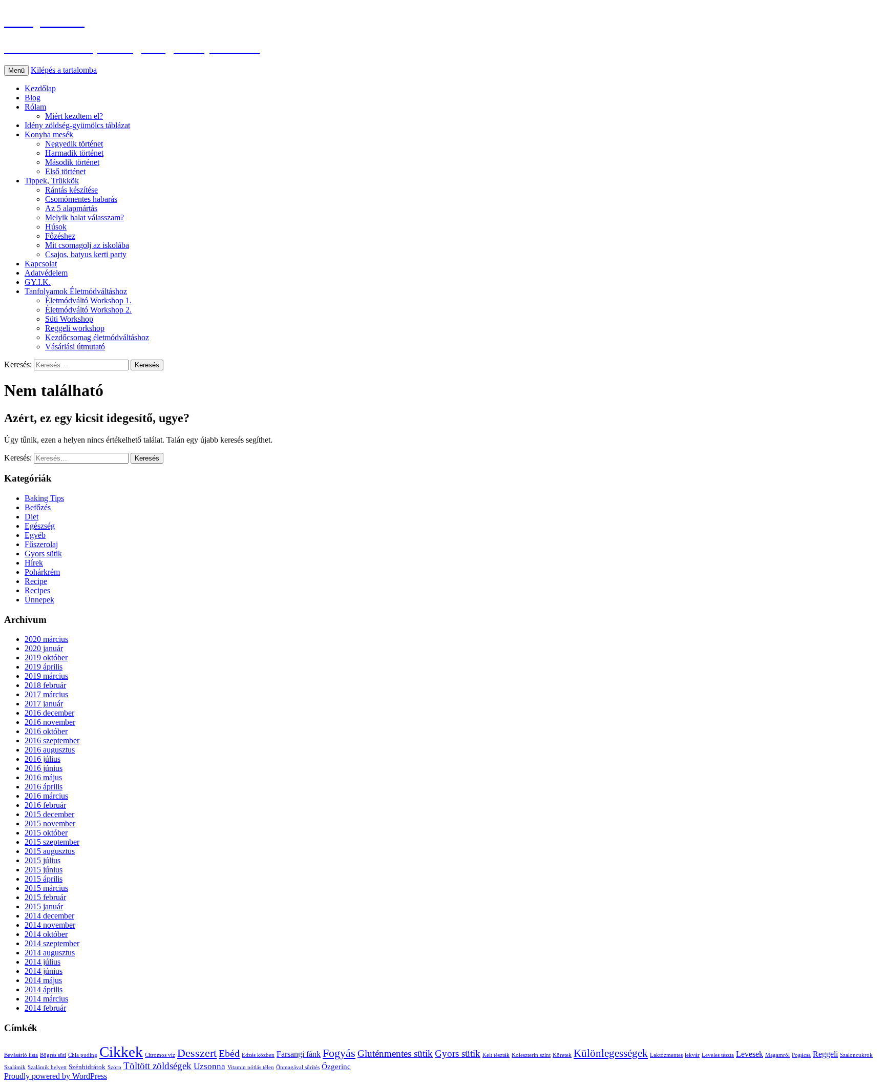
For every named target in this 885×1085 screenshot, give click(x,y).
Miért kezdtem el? (74, 116)
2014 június (43, 971)
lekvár (692, 1055)
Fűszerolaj (41, 544)
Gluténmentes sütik (395, 1053)
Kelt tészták (496, 1055)
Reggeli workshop (74, 328)
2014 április (43, 989)
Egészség (40, 525)
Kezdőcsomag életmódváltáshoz (97, 337)
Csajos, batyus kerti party (86, 254)
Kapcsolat (41, 263)
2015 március (46, 888)
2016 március (46, 795)
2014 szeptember (52, 943)
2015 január (44, 906)
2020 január (44, 648)
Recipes (37, 590)
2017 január (44, 703)
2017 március (46, 694)
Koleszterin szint (531, 1055)
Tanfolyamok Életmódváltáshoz (76, 291)
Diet (31, 516)
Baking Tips (44, 498)
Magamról (777, 1055)
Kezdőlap (40, 88)
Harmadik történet (74, 153)
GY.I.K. (38, 282)
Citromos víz (160, 1055)
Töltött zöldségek (157, 1065)
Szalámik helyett (47, 1067)
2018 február (45, 685)
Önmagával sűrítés (298, 1067)
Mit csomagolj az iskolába (87, 245)
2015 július (42, 860)
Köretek (562, 1055)
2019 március (46, 676)
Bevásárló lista (21, 1055)
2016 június (43, 768)
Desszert (197, 1053)
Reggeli (825, 1054)
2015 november (50, 823)
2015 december (49, 814)
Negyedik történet (74, 143)
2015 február (45, 897)
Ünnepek (39, 599)
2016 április (43, 786)
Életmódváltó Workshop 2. (88, 309)
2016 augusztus (50, 749)
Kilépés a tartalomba (64, 70)
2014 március (46, 998)
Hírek (34, 562)
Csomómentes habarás (81, 199)
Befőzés (38, 507)
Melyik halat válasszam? (84, 217)
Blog (32, 97)
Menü (16, 70)
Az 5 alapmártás (71, 208)
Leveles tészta (718, 1055)
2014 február (45, 1008)
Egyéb (35, 535)
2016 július (42, 759)
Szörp (114, 1067)
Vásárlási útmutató (75, 346)
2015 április (43, 878)
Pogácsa (801, 1055)
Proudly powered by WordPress (55, 1076)
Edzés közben (258, 1055)
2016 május (43, 777)
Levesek (749, 1054)
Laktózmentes (666, 1055)
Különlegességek (611, 1053)
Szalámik (15, 1067)
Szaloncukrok (856, 1055)
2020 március (46, 639)
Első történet (65, 171)
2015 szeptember (52, 842)
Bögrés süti (53, 1055)
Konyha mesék (49, 134)
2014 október (46, 934)
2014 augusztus (50, 952)
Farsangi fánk (299, 1054)
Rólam (35, 106)
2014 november (50, 925)
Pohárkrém (42, 572)
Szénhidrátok (87, 1067)
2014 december (49, 915)
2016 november (50, 722)
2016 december (49, 712)
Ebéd (229, 1053)
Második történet (72, 162)
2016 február (45, 805)
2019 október (46, 657)
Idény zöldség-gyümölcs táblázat (77, 125)
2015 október (46, 832)
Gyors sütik (43, 553)
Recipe (36, 581)
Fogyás (339, 1053)
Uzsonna (209, 1066)
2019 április (43, 666)
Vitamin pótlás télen (250, 1067)
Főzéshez (60, 236)
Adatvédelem (46, 272)
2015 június (43, 869)
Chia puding (82, 1055)
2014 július (42, 961)
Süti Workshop (69, 319)
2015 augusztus (50, 851)
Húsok (56, 226)
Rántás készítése (71, 189)
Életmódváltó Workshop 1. (88, 300)
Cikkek (121, 1052)
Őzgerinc (336, 1066)
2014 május (43, 980)
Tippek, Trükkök (52, 180)
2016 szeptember (52, 740)
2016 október (46, 731)
